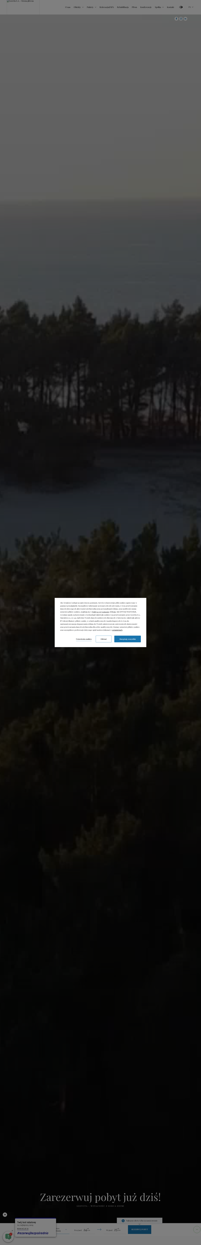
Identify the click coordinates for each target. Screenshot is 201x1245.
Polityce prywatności (100, 612)
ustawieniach (117, 630)
